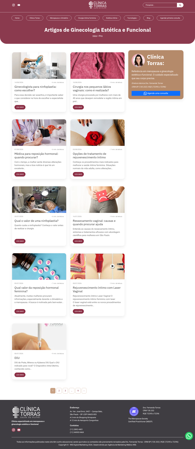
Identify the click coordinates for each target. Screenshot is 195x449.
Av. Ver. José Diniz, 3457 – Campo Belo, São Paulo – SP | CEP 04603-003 (86, 413)
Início (95, 36)
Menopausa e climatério (59, 18)
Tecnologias (132, 18)
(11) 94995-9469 (77, 432)
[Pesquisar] (180, 5)
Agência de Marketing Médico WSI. (122, 444)
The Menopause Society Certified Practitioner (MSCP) (140, 420)
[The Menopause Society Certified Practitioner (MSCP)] (134, 411)
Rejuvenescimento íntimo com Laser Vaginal (97, 289)
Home (17, 18)
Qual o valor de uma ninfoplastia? (36, 221)
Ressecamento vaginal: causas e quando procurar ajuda (94, 222)
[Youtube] (19, 5)
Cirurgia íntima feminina (87, 18)
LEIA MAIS (20, 107)
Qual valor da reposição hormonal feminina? (36, 289)
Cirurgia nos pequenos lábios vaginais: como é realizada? (92, 88)
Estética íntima (111, 18)
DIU (17, 358)
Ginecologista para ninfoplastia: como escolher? (35, 88)
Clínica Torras (35, 18)
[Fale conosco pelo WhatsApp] (189, 436)
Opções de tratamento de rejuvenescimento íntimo (89, 155)
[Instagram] (14, 5)
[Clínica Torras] (97, 5)
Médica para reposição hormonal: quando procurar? (36, 155)
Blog (148, 18)
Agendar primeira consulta (170, 18)
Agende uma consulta (157, 93)
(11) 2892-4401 (76, 429)
